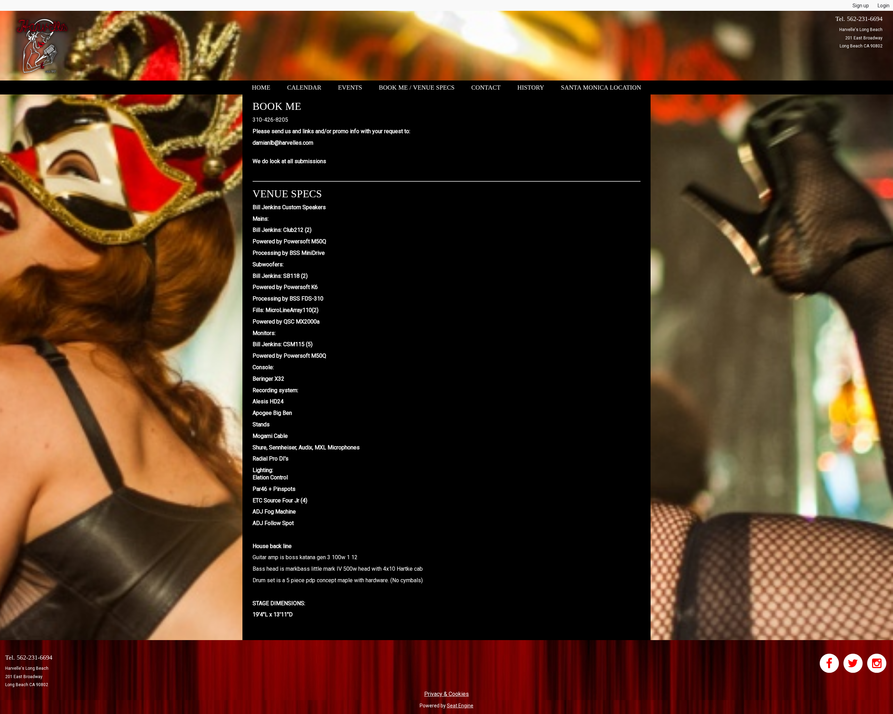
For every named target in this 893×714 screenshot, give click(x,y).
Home (261, 87)
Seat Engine (460, 705)
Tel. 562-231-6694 (28, 657)
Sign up (861, 5)
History (530, 87)
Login (884, 5)
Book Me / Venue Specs (417, 87)
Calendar (304, 87)
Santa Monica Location (601, 87)
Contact (486, 87)
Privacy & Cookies (446, 694)
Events (350, 87)
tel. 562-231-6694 (859, 18)
